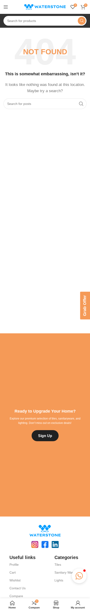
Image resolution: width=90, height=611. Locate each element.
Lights (58, 580)
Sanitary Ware (64, 572)
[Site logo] (45, 7)
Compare (16, 596)
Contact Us (17, 588)
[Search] (82, 21)
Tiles (57, 564)
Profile (14, 564)
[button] (79, 575)
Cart (12, 572)
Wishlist (15, 580)
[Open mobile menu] (5, 7)
